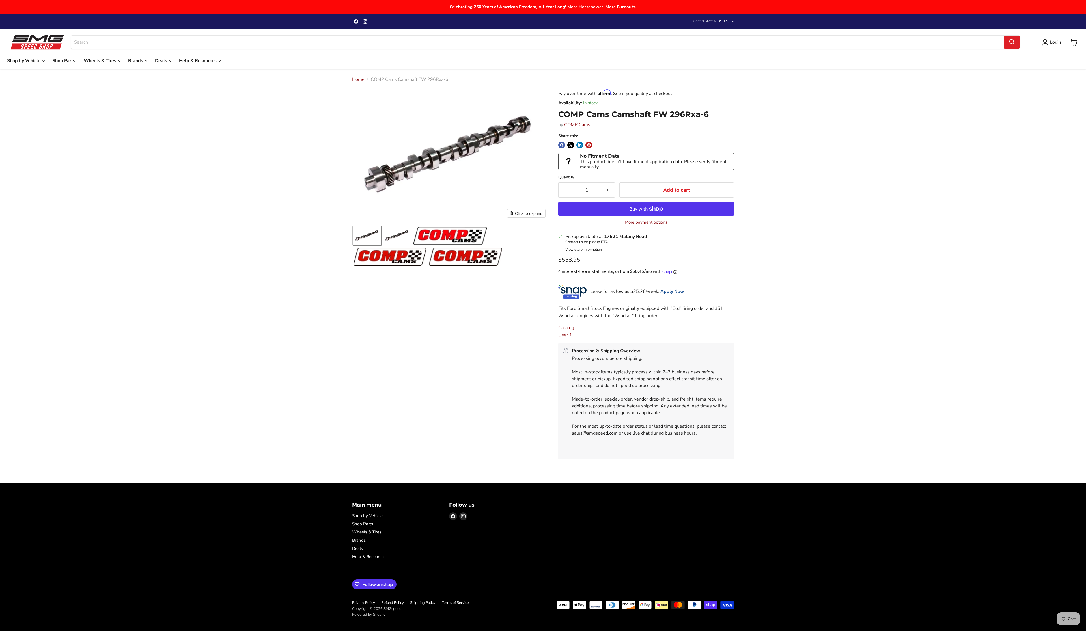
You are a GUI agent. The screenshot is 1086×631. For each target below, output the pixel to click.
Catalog (566, 328)
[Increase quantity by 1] (607, 190)
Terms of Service (455, 602)
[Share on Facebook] (561, 145)
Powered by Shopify (368, 614)
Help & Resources (198, 61)
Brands (136, 61)
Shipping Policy (423, 602)
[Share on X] (570, 145)
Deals (161, 61)
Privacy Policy (363, 602)
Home (358, 79)
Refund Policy (392, 602)
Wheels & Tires (100, 61)
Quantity (566, 177)
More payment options (646, 222)
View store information (583, 250)
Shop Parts (63, 61)
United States (711, 21)
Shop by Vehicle (24, 61)
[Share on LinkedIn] (579, 145)
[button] (367, 235)
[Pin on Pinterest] (588, 145)
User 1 (565, 335)
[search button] (1012, 42)
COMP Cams (577, 125)
